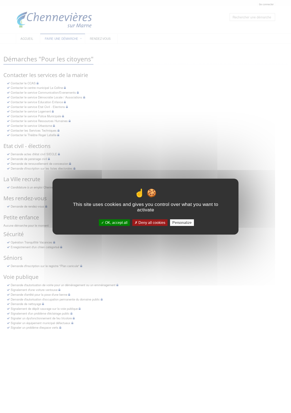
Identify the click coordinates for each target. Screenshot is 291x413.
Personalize (182, 222)
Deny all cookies (151, 222)
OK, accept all (116, 222)
